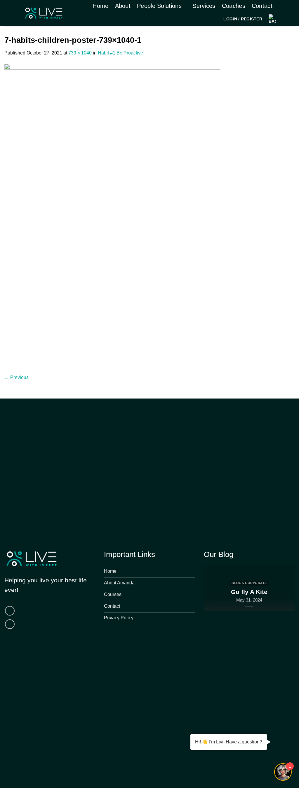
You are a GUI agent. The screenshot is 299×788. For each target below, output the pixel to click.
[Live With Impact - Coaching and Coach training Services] (43, 13)
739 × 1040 (80, 52)
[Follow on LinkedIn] (10, 624)
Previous (16, 377)
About (123, 6)
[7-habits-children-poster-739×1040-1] (112, 214)
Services (203, 6)
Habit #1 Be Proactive (120, 52)
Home (100, 6)
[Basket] (272, 19)
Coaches (233, 6)
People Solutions (159, 6)
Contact (262, 6)
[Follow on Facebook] (10, 611)
